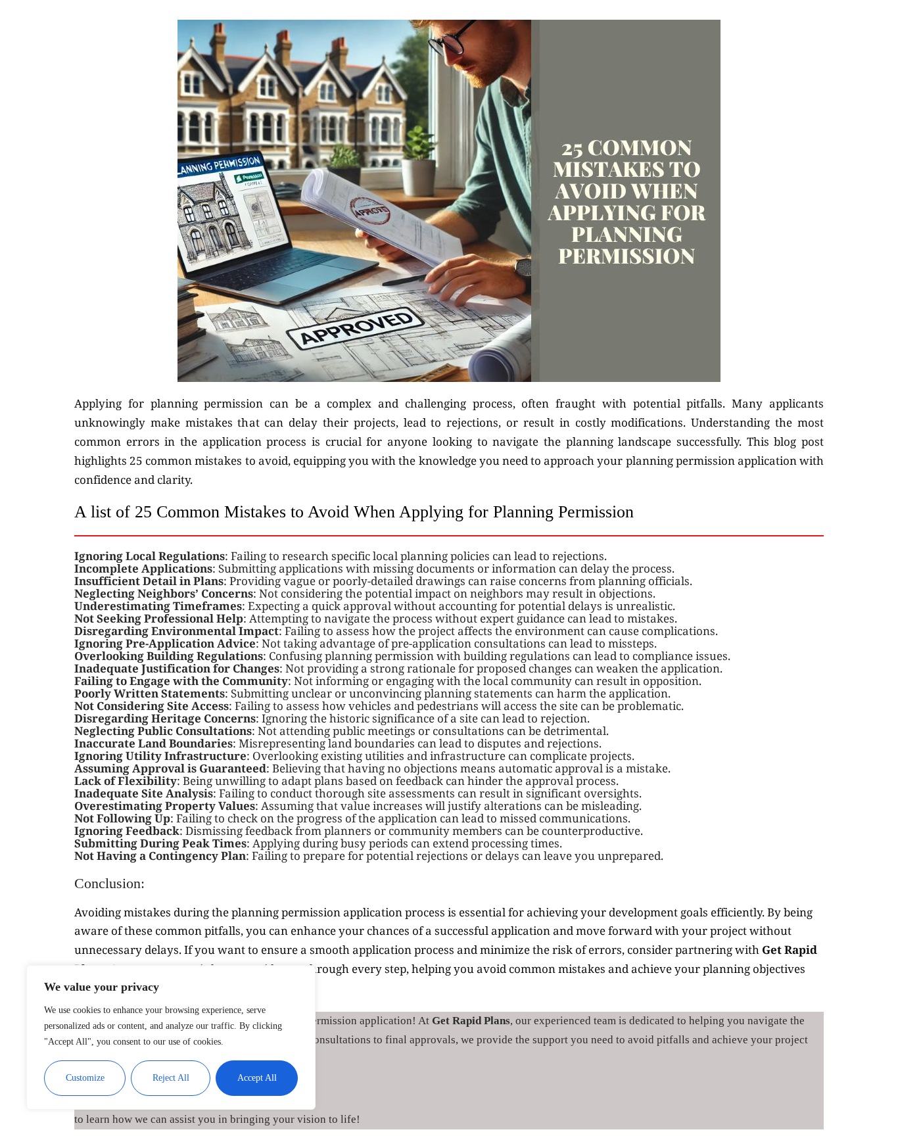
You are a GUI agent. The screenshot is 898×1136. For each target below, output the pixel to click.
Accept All (257, 1078)
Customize (85, 1078)
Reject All (171, 1078)
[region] (171, 1037)
